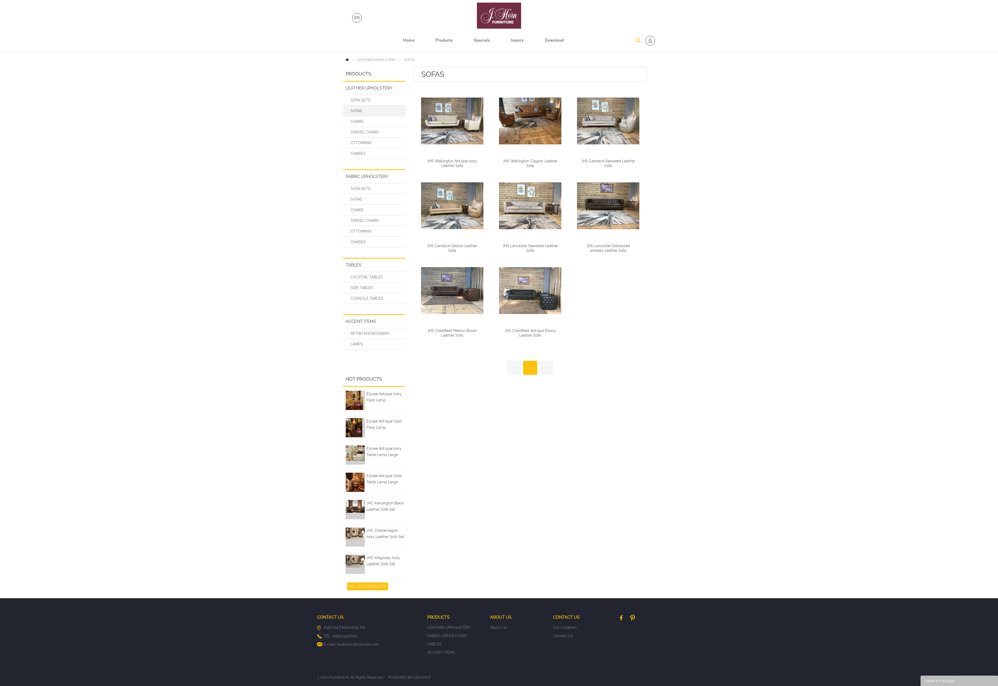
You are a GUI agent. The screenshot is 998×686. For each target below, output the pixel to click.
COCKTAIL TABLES (367, 277)
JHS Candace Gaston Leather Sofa (452, 248)
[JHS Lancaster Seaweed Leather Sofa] (530, 206)
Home (347, 60)
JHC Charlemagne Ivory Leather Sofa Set (385, 533)
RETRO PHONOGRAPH (370, 333)
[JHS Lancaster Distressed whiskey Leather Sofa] (608, 206)
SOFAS (409, 60)
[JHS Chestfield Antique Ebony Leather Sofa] (530, 290)
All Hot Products (367, 586)
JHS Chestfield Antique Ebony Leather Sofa (530, 333)
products (444, 41)
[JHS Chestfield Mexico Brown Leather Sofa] (452, 290)
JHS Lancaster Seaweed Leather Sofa (530, 248)
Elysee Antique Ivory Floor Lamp (384, 397)
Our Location (565, 627)
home (409, 41)
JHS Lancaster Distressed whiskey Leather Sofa (608, 248)
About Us (498, 627)
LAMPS (357, 344)
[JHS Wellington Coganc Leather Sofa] (530, 121)
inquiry (517, 41)
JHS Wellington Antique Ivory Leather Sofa (452, 163)
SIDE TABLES (362, 288)
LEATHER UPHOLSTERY (376, 60)
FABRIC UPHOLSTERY (367, 176)
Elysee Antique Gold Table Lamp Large (384, 479)
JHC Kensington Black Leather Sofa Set (385, 506)
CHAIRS (357, 121)
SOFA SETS (360, 100)
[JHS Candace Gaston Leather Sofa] (452, 206)
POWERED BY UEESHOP (409, 677)
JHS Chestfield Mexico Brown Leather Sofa (452, 333)
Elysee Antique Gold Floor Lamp (384, 424)
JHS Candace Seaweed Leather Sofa (608, 163)
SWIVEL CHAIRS (365, 132)
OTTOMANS (361, 143)
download (554, 41)
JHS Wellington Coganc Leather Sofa (530, 163)
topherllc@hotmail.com (358, 644)
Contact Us (563, 635)
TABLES (353, 264)
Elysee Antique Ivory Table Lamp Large (384, 451)
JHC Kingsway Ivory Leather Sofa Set (383, 561)
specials (482, 41)
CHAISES (358, 153)
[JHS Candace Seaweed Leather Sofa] (608, 121)
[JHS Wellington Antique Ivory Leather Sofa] (452, 121)
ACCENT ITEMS (361, 321)
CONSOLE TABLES (367, 298)
